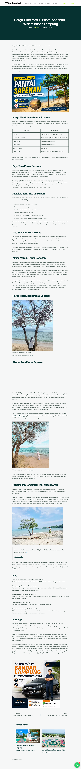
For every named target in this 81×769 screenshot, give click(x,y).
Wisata (28, 750)
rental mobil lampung (18, 416)
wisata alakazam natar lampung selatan (53, 750)
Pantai (24, 750)
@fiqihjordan (30, 470)
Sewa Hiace (28, 3)
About (34, 3)
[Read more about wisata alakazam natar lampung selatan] (53, 738)
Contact (54, 3)
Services (41, 3)
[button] (68, 3)
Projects (47, 3)
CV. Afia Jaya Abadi (13, 3)
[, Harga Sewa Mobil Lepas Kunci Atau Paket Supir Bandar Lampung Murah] (36, 684)
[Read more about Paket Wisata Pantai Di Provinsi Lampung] (28, 736)
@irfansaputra (18, 557)
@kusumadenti (30, 356)
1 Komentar (38, 27)
